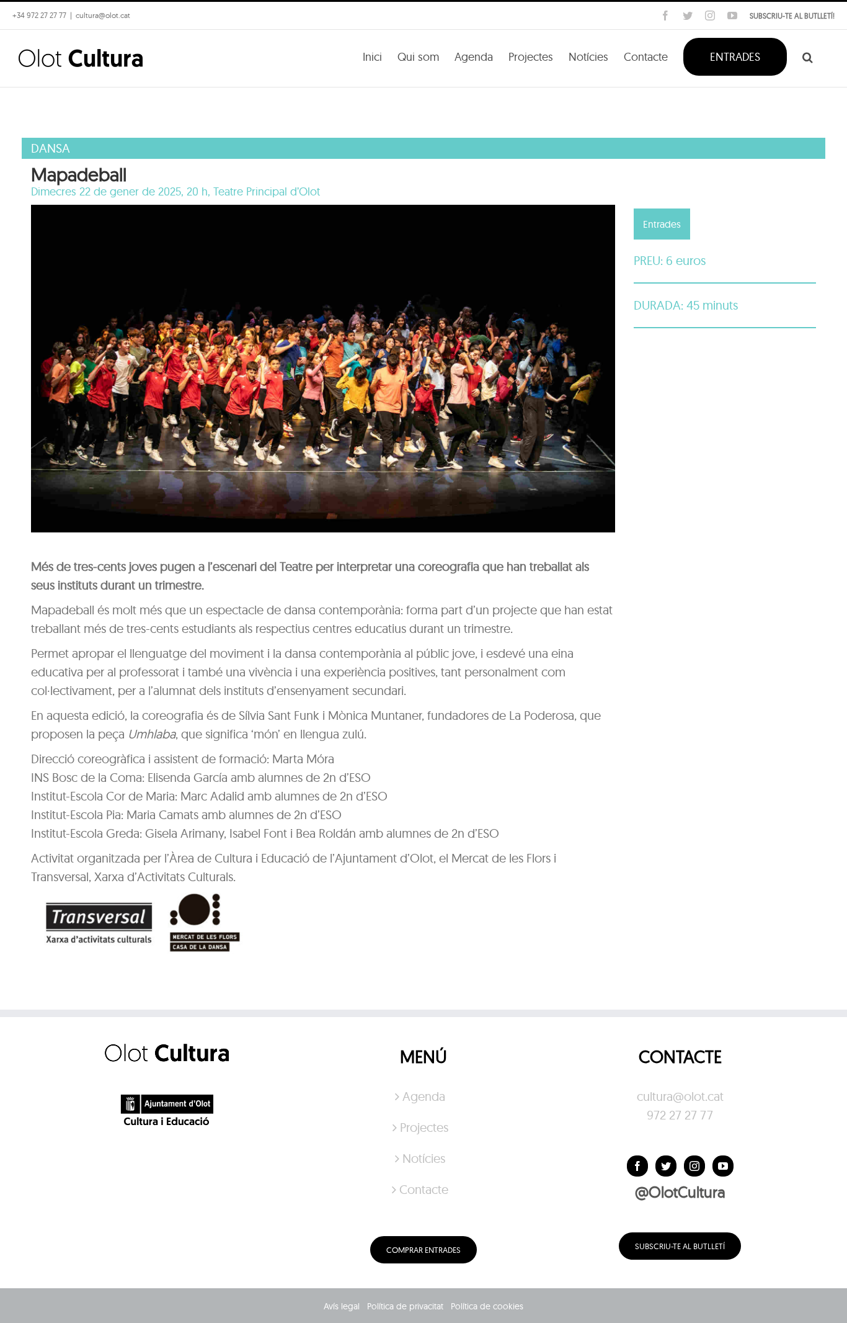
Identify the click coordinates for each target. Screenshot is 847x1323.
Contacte (423, 1189)
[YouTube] (723, 1166)
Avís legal (342, 1306)
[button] (807, 56)
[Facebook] (637, 1166)
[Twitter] (665, 1166)
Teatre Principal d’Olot (266, 191)
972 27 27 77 (680, 1115)
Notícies (423, 1158)
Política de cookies (487, 1306)
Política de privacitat (405, 1306)
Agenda (423, 1096)
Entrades (662, 224)
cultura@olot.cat (680, 1096)
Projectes (424, 1127)
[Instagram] (694, 1166)
